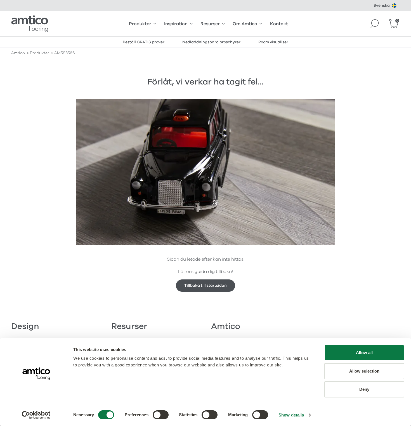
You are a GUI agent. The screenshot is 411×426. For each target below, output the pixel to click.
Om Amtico (245, 24)
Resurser (210, 24)
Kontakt (279, 24)
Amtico (18, 53)
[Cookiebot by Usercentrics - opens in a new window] (36, 415)
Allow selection (364, 371)
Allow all (364, 352)
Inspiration (176, 24)
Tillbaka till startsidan (205, 285)
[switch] (161, 414)
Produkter (140, 24)
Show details (291, 415)
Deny (364, 389)
